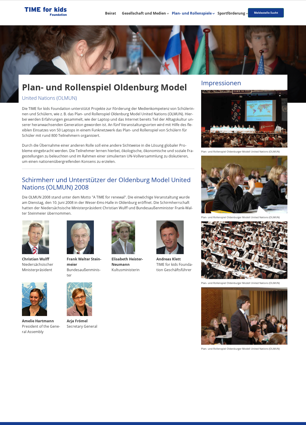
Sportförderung (231, 13)
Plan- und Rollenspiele (192, 13)
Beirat (110, 13)
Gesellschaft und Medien (144, 13)
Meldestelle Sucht (266, 13)
